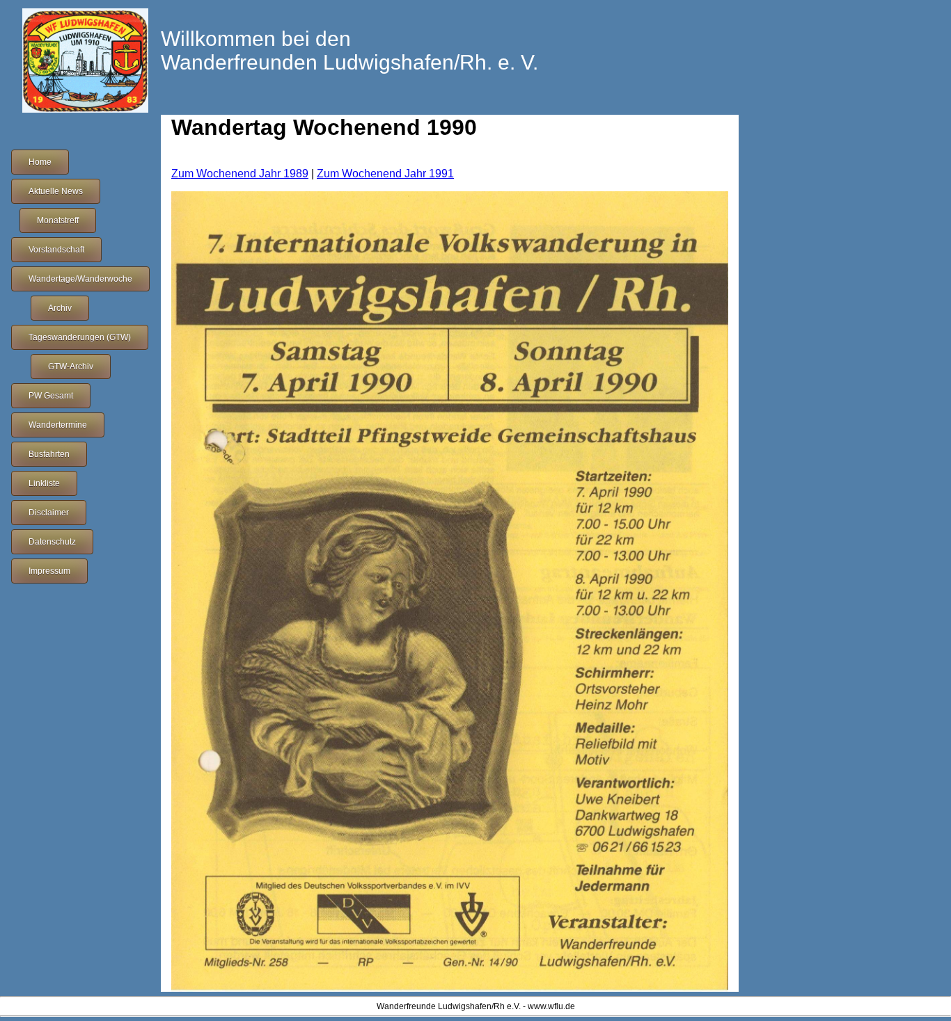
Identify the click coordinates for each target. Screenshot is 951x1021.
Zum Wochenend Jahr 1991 (385, 173)
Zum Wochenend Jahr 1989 (239, 173)
